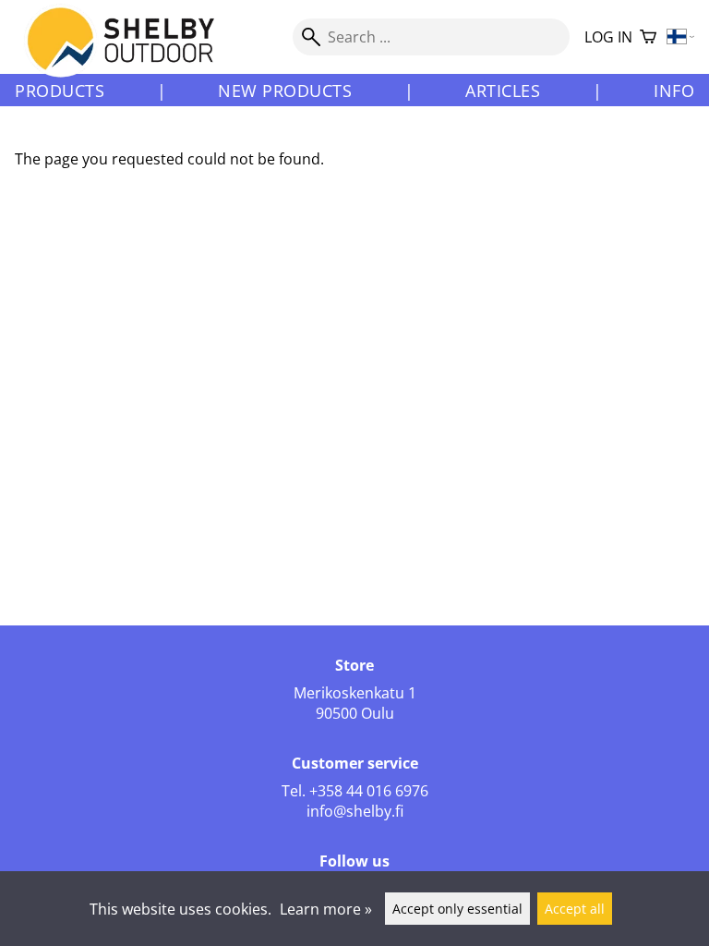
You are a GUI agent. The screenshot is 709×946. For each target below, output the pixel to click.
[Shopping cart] (648, 37)
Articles (502, 90)
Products (59, 90)
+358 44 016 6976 (368, 791)
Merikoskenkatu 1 (355, 693)
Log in (608, 37)
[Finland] (680, 37)
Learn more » (326, 909)
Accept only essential (457, 908)
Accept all (575, 908)
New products (285, 90)
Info (674, 90)
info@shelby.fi (354, 811)
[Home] (131, 54)
